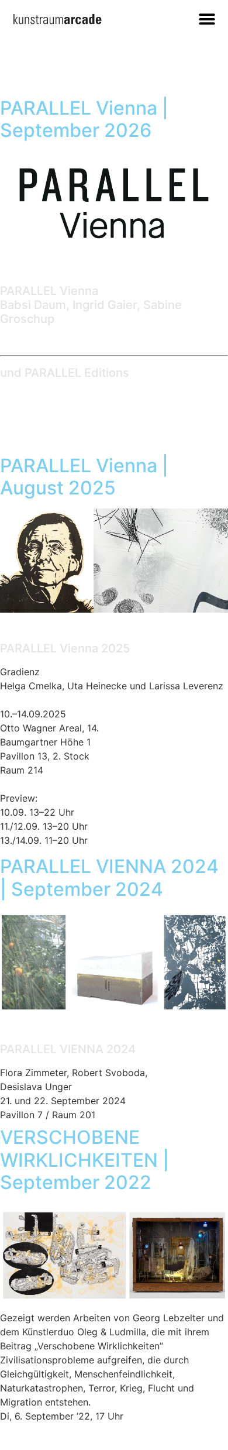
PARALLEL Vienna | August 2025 (84, 476)
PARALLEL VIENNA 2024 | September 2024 (109, 877)
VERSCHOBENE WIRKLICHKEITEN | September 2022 (84, 1160)
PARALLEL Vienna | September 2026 (84, 119)
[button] (207, 19)
